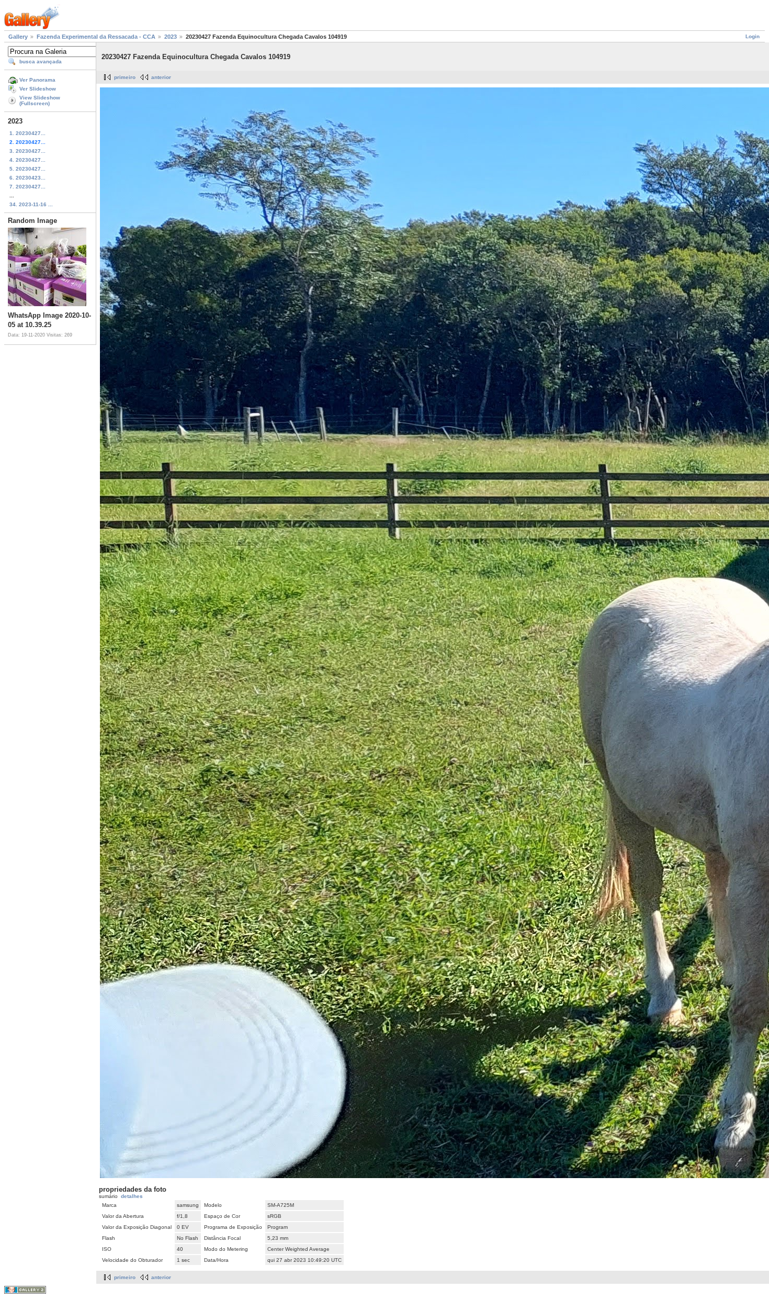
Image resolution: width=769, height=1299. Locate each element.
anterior (161, 77)
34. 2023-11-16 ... (31, 204)
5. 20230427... (27, 169)
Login (752, 36)
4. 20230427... (27, 160)
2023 (170, 36)
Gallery (18, 36)
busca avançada (40, 61)
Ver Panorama (37, 80)
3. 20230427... (27, 151)
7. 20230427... (27, 186)
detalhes (132, 1196)
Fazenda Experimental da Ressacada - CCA (96, 36)
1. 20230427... (27, 133)
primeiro (124, 77)
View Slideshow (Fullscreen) (39, 100)
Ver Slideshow (37, 89)
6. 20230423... (27, 178)
